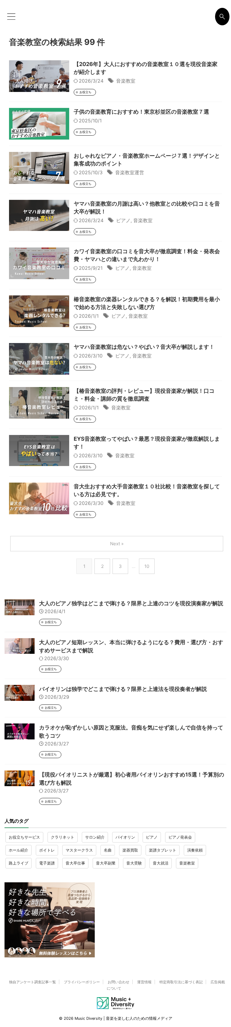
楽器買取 (130, 850)
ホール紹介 (18, 850)
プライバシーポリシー (82, 982)
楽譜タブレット (162, 850)
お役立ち (85, 92)
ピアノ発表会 (180, 837)
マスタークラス (79, 850)
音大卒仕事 (75, 863)
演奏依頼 (195, 850)
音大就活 (160, 863)
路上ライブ (18, 863)
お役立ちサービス (24, 837)
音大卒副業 (106, 863)
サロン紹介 (95, 837)
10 (146, 566)
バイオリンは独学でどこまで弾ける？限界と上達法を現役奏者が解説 (123, 689)
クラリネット (62, 837)
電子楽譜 (47, 863)
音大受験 (134, 863)
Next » (117, 544)
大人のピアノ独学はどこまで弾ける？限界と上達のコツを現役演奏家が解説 (131, 603)
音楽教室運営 (129, 172)
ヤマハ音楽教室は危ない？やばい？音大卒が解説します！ (144, 347)
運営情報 (144, 982)
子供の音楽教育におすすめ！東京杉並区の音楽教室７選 (141, 112)
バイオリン (125, 837)
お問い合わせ (118, 982)
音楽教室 (125, 81)
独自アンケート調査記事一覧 (32, 982)
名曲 (108, 850)
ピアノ (123, 220)
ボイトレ (47, 850)
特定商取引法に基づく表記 (181, 982)
